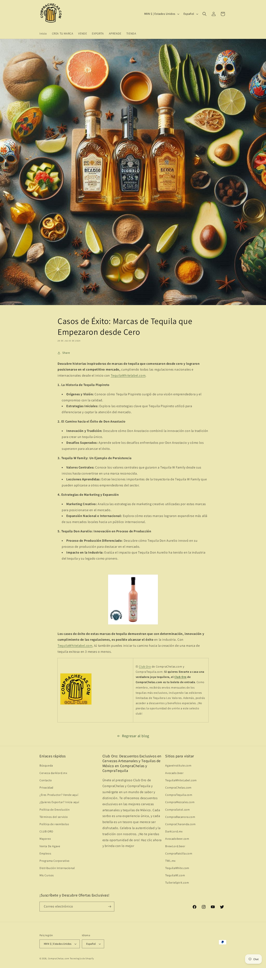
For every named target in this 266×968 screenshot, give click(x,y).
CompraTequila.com (178, 795)
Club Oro (145, 666)
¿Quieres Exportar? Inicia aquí (59, 802)
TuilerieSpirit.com (177, 882)
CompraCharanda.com (180, 824)
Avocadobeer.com (177, 839)
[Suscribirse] (109, 906)
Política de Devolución (54, 809)
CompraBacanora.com (180, 817)
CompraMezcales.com (180, 802)
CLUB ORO (46, 831)
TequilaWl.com (175, 875)
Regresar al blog (135, 735)
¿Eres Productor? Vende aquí (58, 795)
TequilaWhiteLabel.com (181, 780)
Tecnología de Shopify (82, 958)
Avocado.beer (174, 773)
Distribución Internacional (57, 868)
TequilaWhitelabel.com (128, 375)
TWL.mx (170, 861)
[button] (204, 14)
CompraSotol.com (177, 809)
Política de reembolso (54, 824)
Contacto (45, 780)
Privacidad (46, 787)
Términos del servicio (53, 817)
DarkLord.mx (174, 831)
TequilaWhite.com (177, 868)
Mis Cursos (46, 875)
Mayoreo (45, 839)
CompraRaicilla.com (178, 853)
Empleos (45, 853)
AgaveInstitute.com (178, 765)
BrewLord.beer (175, 846)
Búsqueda (46, 765)
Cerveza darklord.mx (53, 773)
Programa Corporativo (54, 861)
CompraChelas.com (178, 787)
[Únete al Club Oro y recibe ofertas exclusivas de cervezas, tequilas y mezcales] (76, 704)
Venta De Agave (49, 846)
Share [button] (66, 353)
